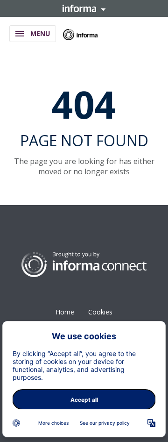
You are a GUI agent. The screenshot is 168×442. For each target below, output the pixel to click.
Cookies (100, 311)
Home (65, 311)
